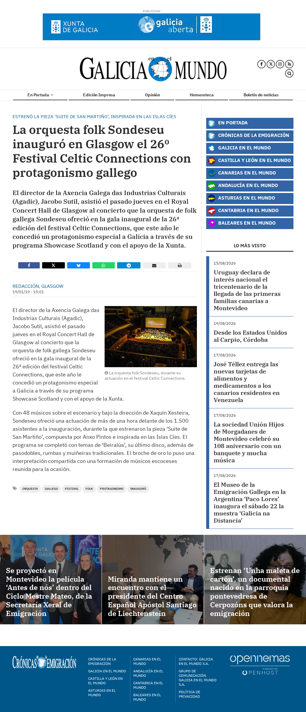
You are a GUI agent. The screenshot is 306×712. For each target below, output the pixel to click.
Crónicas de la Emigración (253, 135)
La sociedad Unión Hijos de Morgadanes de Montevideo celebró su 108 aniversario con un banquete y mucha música (249, 442)
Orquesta (30, 489)
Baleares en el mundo (147, 697)
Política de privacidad (189, 694)
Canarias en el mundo (147, 661)
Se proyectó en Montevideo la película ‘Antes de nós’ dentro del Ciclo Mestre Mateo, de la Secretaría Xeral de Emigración (49, 592)
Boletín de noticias (261, 95)
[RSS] (289, 64)
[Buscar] (289, 73)
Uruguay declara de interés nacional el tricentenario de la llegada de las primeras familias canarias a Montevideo (247, 290)
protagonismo (111, 489)
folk (89, 489)
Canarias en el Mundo (246, 172)
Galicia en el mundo (107, 671)
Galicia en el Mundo (244, 147)
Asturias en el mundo (102, 692)
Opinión (152, 95)
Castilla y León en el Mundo (254, 160)
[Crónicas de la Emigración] (153, 68)
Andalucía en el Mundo (247, 185)
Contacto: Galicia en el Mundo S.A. (196, 661)
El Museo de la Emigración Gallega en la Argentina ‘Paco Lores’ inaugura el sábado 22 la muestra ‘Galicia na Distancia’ (250, 502)
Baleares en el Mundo (246, 223)
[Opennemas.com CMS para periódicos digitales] (260, 665)
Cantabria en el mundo (148, 685)
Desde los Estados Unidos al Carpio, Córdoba (250, 336)
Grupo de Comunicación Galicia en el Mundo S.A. (198, 678)
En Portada (38, 95)
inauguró (138, 489)
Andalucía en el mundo (148, 673)
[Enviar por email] (154, 265)
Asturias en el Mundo (246, 197)
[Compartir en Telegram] (128, 265)
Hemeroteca (202, 95)
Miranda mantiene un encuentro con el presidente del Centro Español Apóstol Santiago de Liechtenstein (152, 596)
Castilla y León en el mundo (105, 680)
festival (72, 489)
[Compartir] (29, 265)
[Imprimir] (179, 265)
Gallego (51, 489)
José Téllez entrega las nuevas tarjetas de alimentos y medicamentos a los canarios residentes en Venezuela (247, 382)
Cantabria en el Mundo (248, 210)
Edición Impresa (99, 95)
